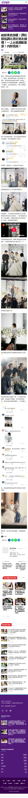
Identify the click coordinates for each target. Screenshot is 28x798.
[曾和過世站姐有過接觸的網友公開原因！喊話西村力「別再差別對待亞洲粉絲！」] (4, 639)
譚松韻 (5, 536)
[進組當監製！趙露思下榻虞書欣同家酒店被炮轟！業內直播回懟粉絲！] (4, 9)
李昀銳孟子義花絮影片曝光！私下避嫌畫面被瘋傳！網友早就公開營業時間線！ (17, 741)
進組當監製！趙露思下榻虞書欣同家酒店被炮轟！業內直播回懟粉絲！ (17, 8)
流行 (2, 772)
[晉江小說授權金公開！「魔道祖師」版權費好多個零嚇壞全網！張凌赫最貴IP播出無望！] (4, 26)
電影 (2, 769)
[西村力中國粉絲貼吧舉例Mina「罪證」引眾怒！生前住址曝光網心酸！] (4, 683)
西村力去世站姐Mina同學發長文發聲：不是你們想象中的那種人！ (17, 645)
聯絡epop (23, 783)
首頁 (3, 780)
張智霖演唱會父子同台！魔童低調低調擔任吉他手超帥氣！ (17, 14)
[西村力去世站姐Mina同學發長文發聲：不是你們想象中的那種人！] (4, 646)
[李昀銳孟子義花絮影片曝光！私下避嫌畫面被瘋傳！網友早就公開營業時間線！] (4, 740)
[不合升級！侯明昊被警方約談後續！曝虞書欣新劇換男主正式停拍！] (4, 671)
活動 (11, 783)
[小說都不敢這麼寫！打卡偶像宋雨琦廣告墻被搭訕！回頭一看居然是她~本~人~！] (4, 722)
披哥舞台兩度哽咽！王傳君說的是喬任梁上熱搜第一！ (17, 19)
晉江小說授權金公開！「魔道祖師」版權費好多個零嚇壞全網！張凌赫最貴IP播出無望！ (17, 26)
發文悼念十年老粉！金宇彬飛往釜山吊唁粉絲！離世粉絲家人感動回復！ (7, 566)
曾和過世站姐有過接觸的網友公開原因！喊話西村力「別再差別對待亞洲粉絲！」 (17, 639)
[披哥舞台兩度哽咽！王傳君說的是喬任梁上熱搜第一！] (4, 21)
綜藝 (3, 598)
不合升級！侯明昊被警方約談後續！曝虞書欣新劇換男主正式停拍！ (17, 670)
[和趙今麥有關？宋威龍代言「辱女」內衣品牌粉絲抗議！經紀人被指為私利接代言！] (4, 731)
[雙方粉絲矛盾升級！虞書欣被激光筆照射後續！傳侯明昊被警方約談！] (4, 677)
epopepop (16, 791)
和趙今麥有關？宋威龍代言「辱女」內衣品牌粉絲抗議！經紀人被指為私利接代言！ (17, 732)
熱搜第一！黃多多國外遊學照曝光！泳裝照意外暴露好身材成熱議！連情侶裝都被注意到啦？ (20, 566)
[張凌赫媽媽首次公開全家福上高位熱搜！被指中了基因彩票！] (4, 665)
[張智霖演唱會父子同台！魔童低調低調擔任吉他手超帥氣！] (4, 15)
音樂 (2, 763)
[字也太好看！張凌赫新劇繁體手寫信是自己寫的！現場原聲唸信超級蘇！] (4, 689)
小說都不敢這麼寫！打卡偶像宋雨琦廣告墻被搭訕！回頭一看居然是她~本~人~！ (17, 723)
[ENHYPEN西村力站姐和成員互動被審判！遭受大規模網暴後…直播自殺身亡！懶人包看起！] (4, 631)
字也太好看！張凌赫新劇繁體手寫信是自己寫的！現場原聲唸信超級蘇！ (17, 688)
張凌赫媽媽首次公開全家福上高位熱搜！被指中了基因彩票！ (16, 664)
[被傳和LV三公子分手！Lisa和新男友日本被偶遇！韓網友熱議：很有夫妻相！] (4, 652)
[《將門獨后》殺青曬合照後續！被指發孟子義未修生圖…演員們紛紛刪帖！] (4, 659)
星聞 (2, 49)
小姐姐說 (3, 766)
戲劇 (3, 582)
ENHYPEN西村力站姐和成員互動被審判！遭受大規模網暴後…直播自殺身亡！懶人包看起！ (17, 631)
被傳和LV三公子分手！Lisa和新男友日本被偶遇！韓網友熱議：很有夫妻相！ (17, 651)
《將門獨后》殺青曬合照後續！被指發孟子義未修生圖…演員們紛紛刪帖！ (17, 657)
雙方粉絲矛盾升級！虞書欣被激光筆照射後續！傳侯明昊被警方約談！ (17, 676)
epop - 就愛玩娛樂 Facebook (8, 706)
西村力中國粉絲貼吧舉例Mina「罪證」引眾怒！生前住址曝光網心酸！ (17, 682)
